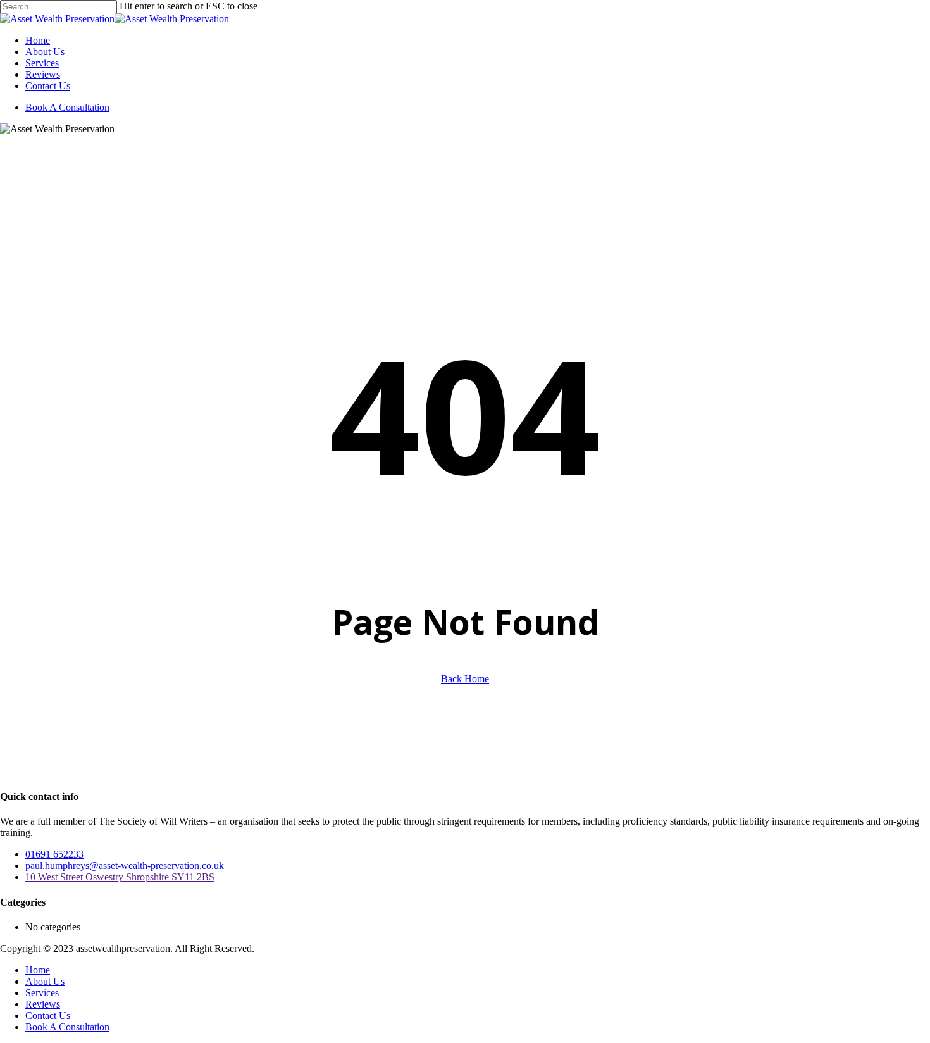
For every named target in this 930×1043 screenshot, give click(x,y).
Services (42, 992)
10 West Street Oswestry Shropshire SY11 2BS (119, 876)
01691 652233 (54, 854)
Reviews (42, 1004)
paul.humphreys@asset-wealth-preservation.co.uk (124, 865)
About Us (45, 981)
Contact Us (47, 1015)
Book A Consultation (67, 1026)
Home (37, 970)
